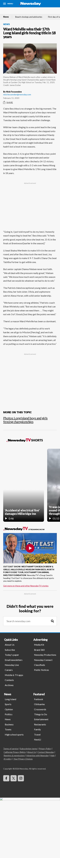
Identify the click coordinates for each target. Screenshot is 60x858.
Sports (8, 704)
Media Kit (39, 644)
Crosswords (40, 709)
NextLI (37, 739)
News (6, 17)
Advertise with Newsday (37, 755)
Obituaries (39, 704)
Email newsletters (13, 659)
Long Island (10, 699)
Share (9, 102)
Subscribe (10, 649)
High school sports (14, 734)
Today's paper (12, 654)
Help (52, 755)
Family (37, 729)
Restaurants (40, 724)
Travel (37, 734)
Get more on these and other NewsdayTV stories (25, 585)
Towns (8, 729)
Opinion (9, 709)
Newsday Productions (45, 654)
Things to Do (40, 714)
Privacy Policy (45, 748)
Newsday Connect (43, 659)
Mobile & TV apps (14, 675)
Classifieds (39, 664)
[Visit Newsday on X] (13, 778)
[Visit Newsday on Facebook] (6, 778)
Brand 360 (39, 649)
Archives (9, 685)
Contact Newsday (46, 752)
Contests (9, 680)
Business (9, 724)
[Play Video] (30, 548)
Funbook (38, 699)
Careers (9, 669)
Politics (8, 714)
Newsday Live (12, 664)
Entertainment (41, 719)
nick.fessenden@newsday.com (17, 94)
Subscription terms (28, 748)
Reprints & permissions (14, 755)
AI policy (8, 759)
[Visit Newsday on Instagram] (21, 778)
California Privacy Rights (15, 752)
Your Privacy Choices (23, 759)
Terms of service (10, 748)
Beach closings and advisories (28, 17)
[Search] (52, 621)
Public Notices (41, 669)
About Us (9, 644)
